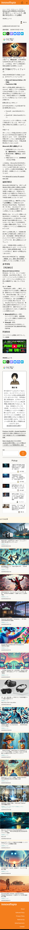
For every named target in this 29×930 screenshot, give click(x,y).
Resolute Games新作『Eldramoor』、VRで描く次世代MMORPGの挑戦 (14, 619)
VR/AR (8, 9)
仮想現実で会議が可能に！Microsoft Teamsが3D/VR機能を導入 (13, 804)
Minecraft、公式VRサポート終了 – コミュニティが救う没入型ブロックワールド (14, 541)
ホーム (4, 9)
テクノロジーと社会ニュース (15, 806)
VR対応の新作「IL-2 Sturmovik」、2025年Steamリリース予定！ (14, 725)
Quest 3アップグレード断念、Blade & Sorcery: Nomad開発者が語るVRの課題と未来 (13, 778)
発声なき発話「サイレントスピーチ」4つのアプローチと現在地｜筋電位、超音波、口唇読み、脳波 (18, 496)
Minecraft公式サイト (11, 314)
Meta (2, 702)
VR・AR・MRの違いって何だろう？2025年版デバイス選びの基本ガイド (14, 698)
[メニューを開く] (27, 3)
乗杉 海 (24, 22)
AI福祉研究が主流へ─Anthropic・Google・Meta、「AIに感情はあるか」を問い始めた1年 (18, 477)
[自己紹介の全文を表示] (21, 426)
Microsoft (3, 836)
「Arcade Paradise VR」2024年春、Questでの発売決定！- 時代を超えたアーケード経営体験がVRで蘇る (14, 672)
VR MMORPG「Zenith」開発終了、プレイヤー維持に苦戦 (14, 868)
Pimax (5, 702)
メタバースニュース (5, 807)
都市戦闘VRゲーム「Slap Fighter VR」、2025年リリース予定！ (14, 567)
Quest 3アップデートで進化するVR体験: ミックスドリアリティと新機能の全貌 (14, 843)
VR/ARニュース (14, 9)
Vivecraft (8, 322)
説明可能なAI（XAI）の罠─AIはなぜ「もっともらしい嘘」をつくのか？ (18, 487)
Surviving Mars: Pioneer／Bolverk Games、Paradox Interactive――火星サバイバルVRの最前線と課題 (14, 895)
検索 (4, 450)
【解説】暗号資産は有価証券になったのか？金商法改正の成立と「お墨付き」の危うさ (18, 467)
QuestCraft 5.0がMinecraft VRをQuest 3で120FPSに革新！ (12, 645)
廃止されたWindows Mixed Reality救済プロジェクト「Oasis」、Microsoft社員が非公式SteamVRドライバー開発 (14, 831)
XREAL (14, 702)
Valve (11, 702)
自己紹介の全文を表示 (14, 426)
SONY (8, 702)
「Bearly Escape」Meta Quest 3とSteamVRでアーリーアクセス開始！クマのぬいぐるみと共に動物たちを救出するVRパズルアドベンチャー (14, 752)
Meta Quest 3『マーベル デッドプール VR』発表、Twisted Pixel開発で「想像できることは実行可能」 (14, 593)
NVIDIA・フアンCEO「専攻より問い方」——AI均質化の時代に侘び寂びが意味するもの (18, 507)
